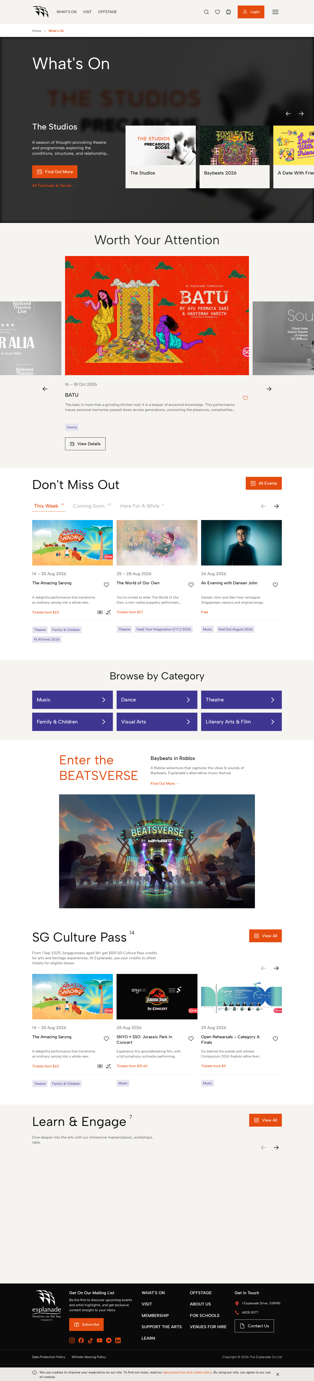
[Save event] (106, 584)
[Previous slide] (45, 388)
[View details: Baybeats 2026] (235, 157)
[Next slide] (268, 388)
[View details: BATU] (157, 357)
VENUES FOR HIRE (208, 1326)
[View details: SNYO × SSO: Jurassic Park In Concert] (157, 1030)
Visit (87, 12)
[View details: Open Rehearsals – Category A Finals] (241, 1030)
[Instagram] (72, 1340)
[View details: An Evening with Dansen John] (241, 576)
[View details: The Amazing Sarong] (72, 581)
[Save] (217, 12)
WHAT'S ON (153, 1292)
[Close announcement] (278, 1374)
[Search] (206, 12)
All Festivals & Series (51, 185)
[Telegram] (108, 1340)
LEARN (148, 1338)
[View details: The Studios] (161, 157)
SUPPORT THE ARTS (162, 1326)
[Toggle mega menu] (275, 12)
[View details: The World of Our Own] (157, 576)
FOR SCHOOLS (205, 1315)
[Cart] (228, 12)
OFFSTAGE (201, 1292)
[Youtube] (99, 1340)
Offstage (107, 12)
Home (36, 31)
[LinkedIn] (118, 1340)
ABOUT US (200, 1304)
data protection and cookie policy (187, 1372)
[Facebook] (81, 1340)
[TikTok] (90, 1340)
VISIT (147, 1304)
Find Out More (163, 783)
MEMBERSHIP (155, 1315)
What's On (67, 12)
